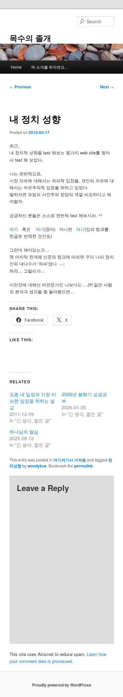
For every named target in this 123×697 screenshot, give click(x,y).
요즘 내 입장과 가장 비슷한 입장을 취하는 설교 (33, 401)
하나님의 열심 (24, 431)
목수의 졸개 (30, 37)
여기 (14, 229)
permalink (83, 466)
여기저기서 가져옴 (69, 460)
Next (107, 87)
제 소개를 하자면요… (50, 67)
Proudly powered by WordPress (61, 685)
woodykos (37, 466)
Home (16, 67)
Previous (20, 87)
